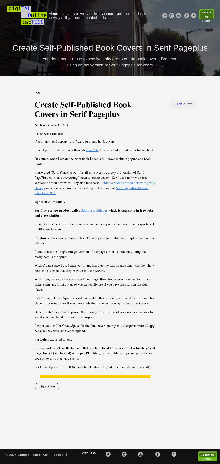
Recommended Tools (90, 18)
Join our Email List (131, 14)
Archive (78, 14)
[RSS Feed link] (193, 16)
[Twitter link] (165, 16)
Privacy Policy (59, 18)
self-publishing (47, 386)
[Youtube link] (178, 16)
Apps (65, 14)
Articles (92, 14)
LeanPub (92, 150)
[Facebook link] (187, 16)
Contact (108, 14)
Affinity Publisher (94, 210)
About (53, 14)
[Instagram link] (171, 16)
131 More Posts (182, 104)
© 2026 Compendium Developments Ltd (36, 455)
